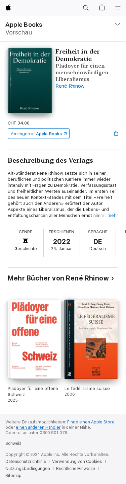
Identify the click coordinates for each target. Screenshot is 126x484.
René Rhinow (70, 86)
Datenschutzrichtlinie (25, 461)
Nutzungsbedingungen (27, 468)
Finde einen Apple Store (90, 422)
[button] (86, 8)
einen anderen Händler (38, 427)
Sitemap (13, 475)
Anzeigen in (36, 133)
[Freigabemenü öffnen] (116, 133)
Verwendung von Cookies (77, 461)
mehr (113, 215)
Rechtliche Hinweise (75, 468)
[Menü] (118, 8)
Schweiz (13, 443)
